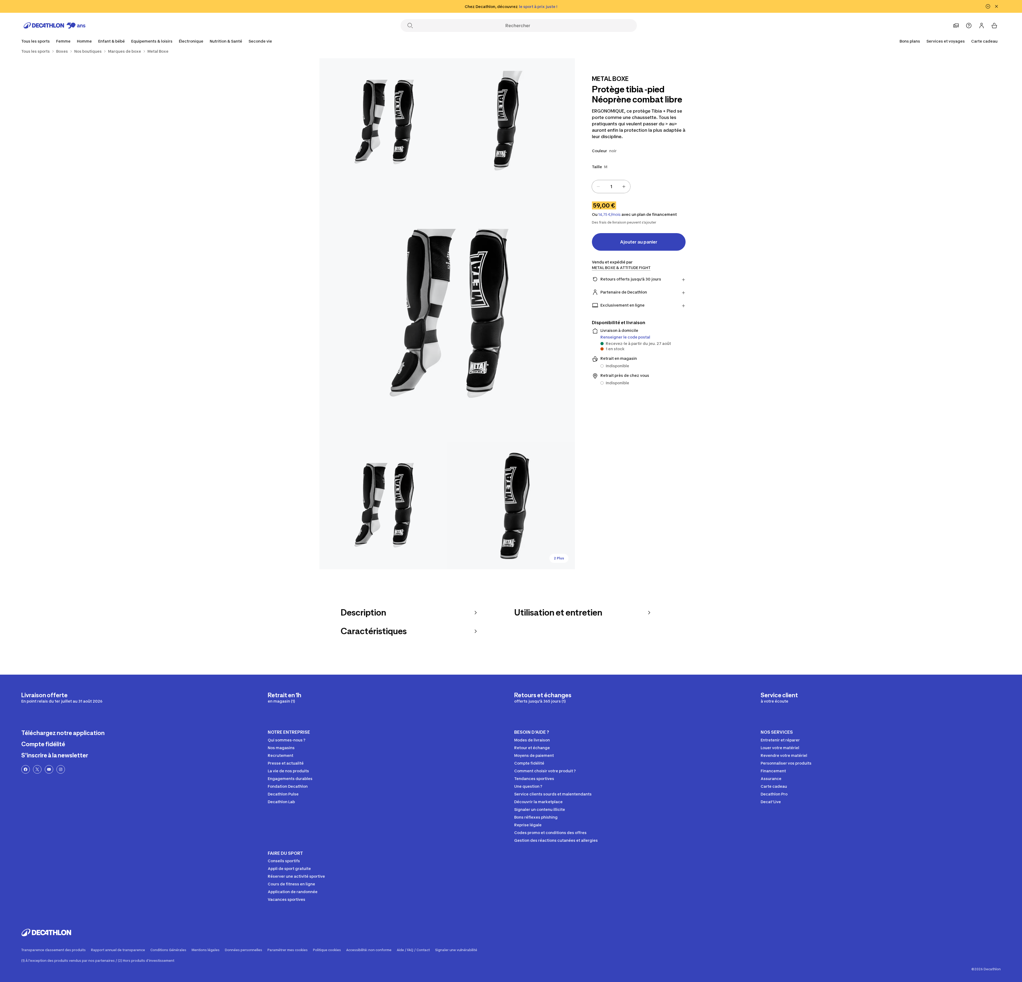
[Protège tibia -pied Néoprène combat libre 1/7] (511, 122)
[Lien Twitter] (37, 769)
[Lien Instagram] (60, 769)
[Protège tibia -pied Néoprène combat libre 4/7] (383, 505)
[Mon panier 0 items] (994, 25)
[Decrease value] (598, 186)
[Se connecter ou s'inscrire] (981, 25)
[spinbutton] (611, 186)
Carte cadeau (984, 41)
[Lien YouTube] (49, 769)
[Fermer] (996, 6)
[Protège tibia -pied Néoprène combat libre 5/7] (511, 505)
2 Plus (559, 558)
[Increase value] (623, 186)
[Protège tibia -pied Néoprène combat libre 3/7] (447, 314)
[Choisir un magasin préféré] (956, 25)
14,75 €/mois (609, 214)
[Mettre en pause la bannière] (988, 6)
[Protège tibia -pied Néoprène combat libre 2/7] (383, 122)
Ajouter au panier (638, 242)
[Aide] (968, 25)
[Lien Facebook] (25, 769)
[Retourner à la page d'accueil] (54, 25)
